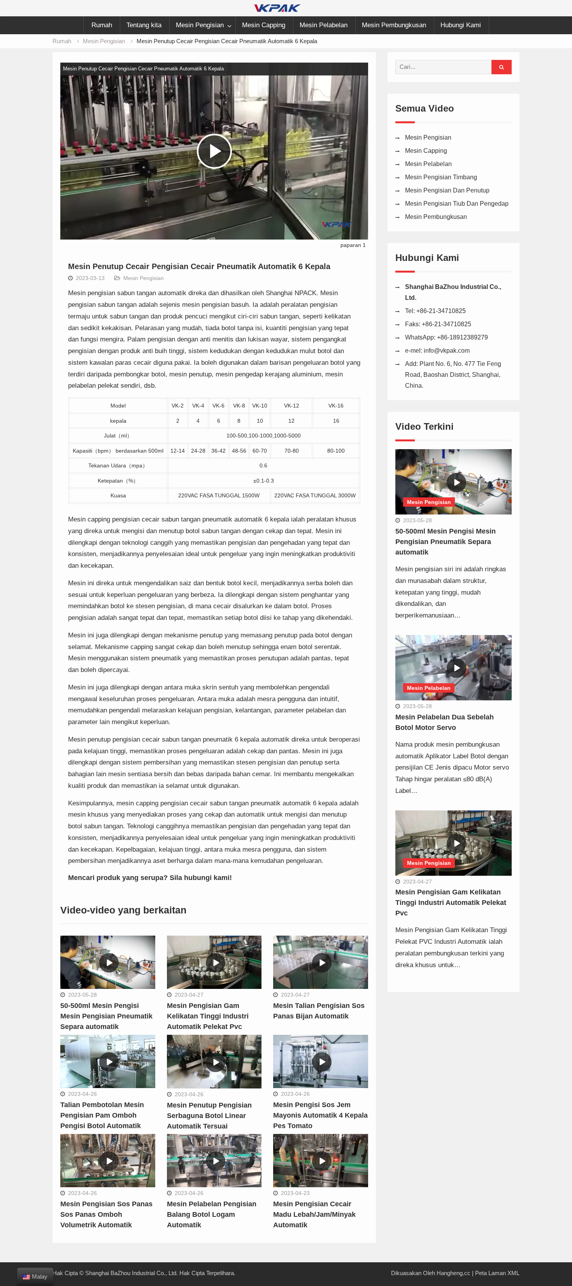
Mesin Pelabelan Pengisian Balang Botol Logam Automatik (211, 1214)
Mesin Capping (263, 25)
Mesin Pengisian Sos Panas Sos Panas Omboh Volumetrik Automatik (106, 1214)
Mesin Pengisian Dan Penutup (447, 190)
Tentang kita (143, 25)
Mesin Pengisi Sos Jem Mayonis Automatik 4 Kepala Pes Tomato (320, 1115)
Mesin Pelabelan (323, 25)
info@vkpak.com (447, 350)
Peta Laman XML (497, 1273)
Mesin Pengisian (200, 25)
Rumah (101, 25)
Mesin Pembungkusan (394, 25)
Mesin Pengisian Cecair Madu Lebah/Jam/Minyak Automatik (314, 1214)
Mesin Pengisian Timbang (441, 177)
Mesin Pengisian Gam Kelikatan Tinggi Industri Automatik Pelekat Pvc (208, 1016)
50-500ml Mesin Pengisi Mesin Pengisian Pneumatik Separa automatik (106, 1016)
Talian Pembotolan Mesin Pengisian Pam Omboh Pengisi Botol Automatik (102, 1115)
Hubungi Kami (460, 25)
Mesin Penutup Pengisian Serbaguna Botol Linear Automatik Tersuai (209, 1115)
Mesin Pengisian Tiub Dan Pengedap (457, 203)
